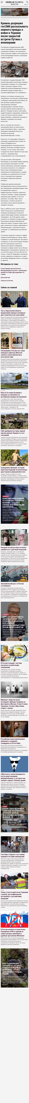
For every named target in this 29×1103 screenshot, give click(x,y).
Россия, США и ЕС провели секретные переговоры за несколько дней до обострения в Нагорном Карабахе (13, 813)
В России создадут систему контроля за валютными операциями (11, 665)
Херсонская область (6, 308)
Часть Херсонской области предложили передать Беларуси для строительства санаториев (13, 313)
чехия (2, 890)
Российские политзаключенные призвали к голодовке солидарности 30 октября (13, 741)
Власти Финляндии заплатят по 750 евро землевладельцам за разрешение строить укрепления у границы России (11, 969)
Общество (14, 4)
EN (27, 4)
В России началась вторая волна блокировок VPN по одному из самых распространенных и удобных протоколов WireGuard (13, 932)
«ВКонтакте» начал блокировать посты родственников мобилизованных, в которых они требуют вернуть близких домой (13, 777)
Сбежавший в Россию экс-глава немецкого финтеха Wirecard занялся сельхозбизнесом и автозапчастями (13, 354)
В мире (5, 806)
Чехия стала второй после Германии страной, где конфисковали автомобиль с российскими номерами (14, 895)
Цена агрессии (5, 277)
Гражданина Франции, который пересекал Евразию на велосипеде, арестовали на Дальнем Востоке (14, 470)
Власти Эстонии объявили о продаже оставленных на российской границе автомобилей (13, 395)
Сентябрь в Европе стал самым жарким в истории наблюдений (12, 855)
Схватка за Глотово (7, 280)
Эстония (3, 390)
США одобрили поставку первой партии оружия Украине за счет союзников (13, 433)
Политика (5, 496)
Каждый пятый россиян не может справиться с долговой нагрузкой (14, 548)
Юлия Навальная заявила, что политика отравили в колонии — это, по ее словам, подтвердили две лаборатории (13, 503)
